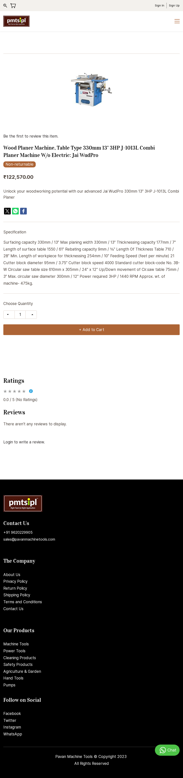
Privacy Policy (15, 581)
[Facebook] (23, 211)
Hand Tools (13, 678)
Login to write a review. (24, 442)
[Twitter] (7, 211)
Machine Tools (16, 644)
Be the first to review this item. (30, 136)
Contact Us (13, 609)
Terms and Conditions (22, 602)
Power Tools (14, 651)
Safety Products (18, 664)
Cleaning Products (19, 658)
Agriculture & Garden (22, 671)
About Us (11, 574)
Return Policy (15, 588)
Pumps (9, 685)
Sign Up (174, 5)
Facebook (12, 713)
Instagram (12, 727)
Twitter (9, 720)
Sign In (159, 5)
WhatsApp (12, 734)
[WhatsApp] (15, 211)
